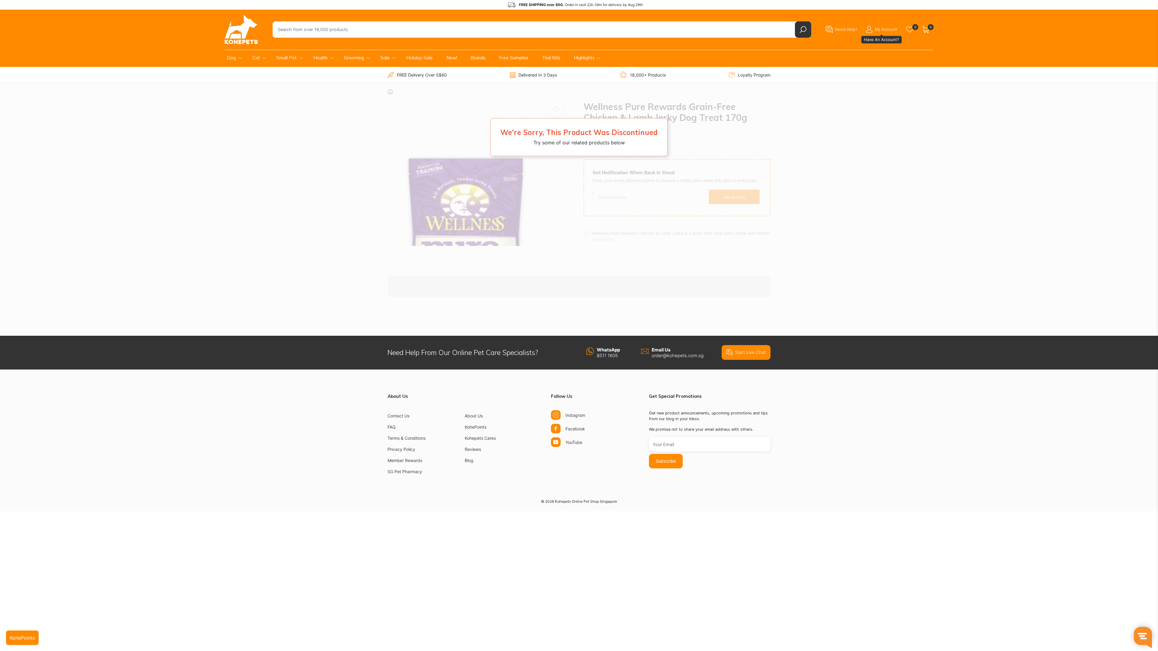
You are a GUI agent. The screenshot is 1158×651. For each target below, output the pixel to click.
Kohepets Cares (480, 438)
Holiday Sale (419, 58)
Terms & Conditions (407, 438)
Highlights (584, 58)
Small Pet (286, 58)
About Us (474, 415)
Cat (256, 58)
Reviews (473, 449)
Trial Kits (551, 58)
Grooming (354, 58)
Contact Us (399, 415)
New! (451, 58)
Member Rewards (405, 460)
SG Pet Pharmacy (405, 471)
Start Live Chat (750, 352)
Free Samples (513, 58)
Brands (478, 58)
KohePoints (475, 426)
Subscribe (666, 461)
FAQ (392, 426)
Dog (231, 58)
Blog (469, 460)
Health (320, 58)
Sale (385, 58)
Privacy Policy (401, 449)
